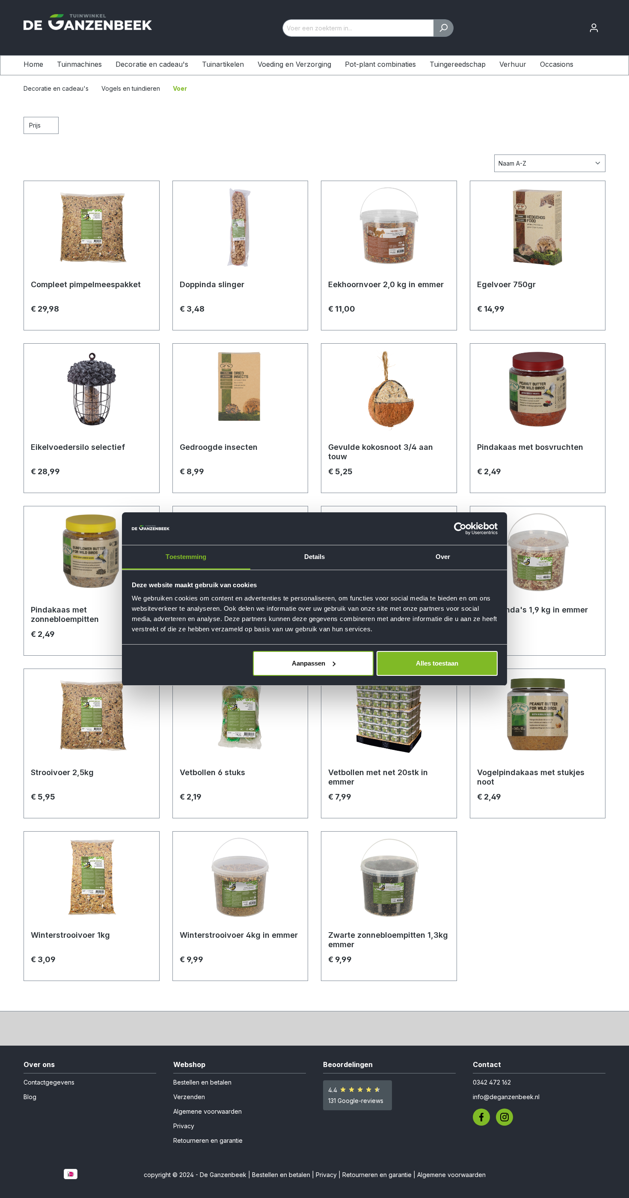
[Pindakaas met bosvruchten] (538, 393)
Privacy (183, 1126)
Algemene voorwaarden (207, 1111)
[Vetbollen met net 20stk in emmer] (389, 718)
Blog (30, 1096)
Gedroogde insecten (219, 447)
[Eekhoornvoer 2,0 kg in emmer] (389, 230)
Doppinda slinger (212, 284)
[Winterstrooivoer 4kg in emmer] (240, 881)
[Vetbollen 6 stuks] (240, 718)
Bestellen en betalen (202, 1082)
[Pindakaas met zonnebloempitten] (91, 556)
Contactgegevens (49, 1082)
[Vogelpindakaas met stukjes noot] (538, 718)
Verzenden (189, 1096)
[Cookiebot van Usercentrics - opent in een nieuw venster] (460, 528)
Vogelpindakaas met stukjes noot (530, 777)
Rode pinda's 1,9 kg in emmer (532, 609)
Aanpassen (308, 663)
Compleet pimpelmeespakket (86, 284)
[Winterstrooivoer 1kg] (91, 881)
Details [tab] (314, 556)
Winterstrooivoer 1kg (70, 934)
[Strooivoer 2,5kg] (91, 718)
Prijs (35, 125)
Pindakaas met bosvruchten (530, 447)
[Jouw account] (594, 28)
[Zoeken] (443, 28)
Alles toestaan (437, 663)
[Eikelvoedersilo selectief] (91, 393)
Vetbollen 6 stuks (212, 772)
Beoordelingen (348, 1064)
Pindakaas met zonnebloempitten (65, 614)
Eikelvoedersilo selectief (78, 447)
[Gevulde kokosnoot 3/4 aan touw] (389, 393)
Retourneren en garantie (208, 1140)
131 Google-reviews (355, 1100)
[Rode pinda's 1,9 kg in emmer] (538, 556)
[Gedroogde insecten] (240, 393)
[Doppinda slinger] (240, 230)
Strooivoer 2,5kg (62, 772)
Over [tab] (443, 556)
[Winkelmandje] (609, 25)
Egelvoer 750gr (506, 284)
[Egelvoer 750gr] (538, 230)
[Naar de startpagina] (88, 26)
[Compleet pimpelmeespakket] (91, 230)
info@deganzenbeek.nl (506, 1096)
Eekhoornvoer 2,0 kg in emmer (386, 284)
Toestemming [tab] (186, 556)
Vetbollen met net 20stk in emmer (378, 777)
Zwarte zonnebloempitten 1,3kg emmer (388, 939)
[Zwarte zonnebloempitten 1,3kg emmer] (389, 881)
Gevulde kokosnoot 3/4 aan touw (380, 452)
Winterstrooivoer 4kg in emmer (239, 934)
